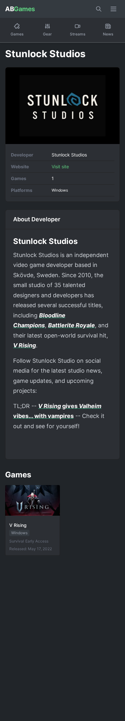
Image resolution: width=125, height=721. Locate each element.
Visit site (60, 166)
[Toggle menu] (113, 9)
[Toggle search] (98, 9)
